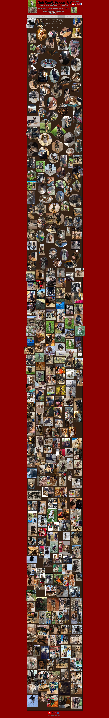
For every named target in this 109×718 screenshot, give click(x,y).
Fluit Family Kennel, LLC (54, 3)
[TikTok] (76, 4)
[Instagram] (78, 4)
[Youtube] (73, 4)
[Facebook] (81, 4)
